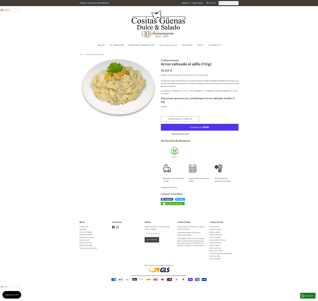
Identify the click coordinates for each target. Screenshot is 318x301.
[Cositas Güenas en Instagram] (117, 228)
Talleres (187, 45)
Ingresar (185, 3)
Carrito (213, 3)
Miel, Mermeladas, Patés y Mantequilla (221, 253)
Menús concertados (215, 229)
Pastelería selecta (215, 232)
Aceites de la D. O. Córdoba (217, 240)
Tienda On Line (84, 227)
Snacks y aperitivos (215, 248)
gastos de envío (181, 75)
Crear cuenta (197, 3)
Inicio (101, 45)
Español (6, 10)
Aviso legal (83, 229)
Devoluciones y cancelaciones (88, 248)
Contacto (214, 45)
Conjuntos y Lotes (215, 256)
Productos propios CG (216, 235)
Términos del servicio (86, 243)
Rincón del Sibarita (215, 259)
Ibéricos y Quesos (215, 245)
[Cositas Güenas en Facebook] (113, 228)
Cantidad (164, 107)
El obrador (117, 45)
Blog (200, 45)
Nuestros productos (142, 45)
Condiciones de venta (86, 235)
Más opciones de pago (180, 134)
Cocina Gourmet (214, 227)
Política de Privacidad (86, 232)
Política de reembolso (86, 245)
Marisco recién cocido (216, 251)
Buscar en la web (84, 240)
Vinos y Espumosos (215, 237)
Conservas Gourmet (215, 243)
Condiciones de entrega (87, 237)
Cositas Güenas (146, 275)
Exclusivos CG (168, 45)
